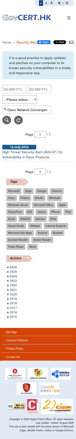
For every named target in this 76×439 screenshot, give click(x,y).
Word (32, 247)
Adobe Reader (42, 240)
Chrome (57, 191)
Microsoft (13, 191)
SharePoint (15, 212)
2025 (13, 271)
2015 (13, 316)
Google (41, 191)
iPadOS (25, 219)
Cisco (11, 198)
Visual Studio (16, 226)
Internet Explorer (56, 226)
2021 (13, 289)
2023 (13, 280)
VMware (35, 226)
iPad (68, 212)
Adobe (42, 212)
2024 (13, 276)
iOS (29, 212)
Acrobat (57, 233)
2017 (13, 307)
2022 (13, 285)
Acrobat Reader (18, 240)
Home (6, 42)
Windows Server (18, 205)
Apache (40, 219)
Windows (54, 198)
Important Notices (17, 340)
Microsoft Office (43, 205)
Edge (28, 191)
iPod (53, 219)
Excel (11, 219)
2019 (13, 298)
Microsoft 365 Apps (20, 233)
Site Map (11, 332)
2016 (13, 312)
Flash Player (16, 247)
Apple (62, 205)
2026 (13, 267)
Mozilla (39, 198)
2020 (13, 294)
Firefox (25, 198)
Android (42, 233)
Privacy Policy (14, 348)
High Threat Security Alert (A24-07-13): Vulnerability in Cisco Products (32, 154)
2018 (13, 303)
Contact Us (12, 357)
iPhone (55, 212)
